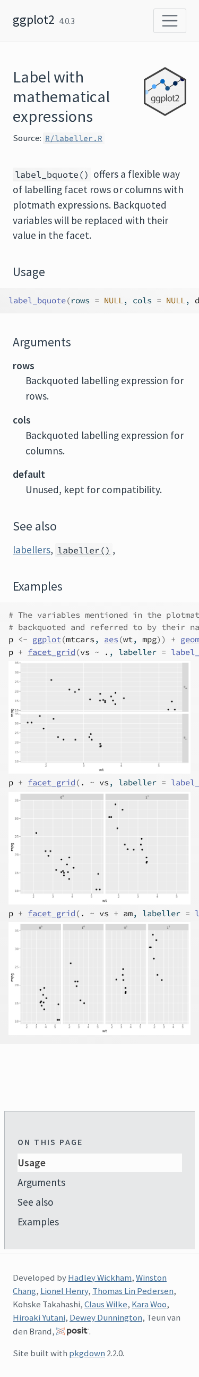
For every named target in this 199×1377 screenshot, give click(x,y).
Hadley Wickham (100, 1277)
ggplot (46, 639)
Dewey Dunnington (106, 1317)
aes (111, 639)
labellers (31, 549)
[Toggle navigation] (169, 21)
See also (36, 1202)
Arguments (41, 1182)
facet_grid (51, 652)
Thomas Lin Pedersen (133, 1291)
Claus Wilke (105, 1304)
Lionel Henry (64, 1291)
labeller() (83, 550)
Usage (32, 1162)
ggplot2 (34, 19)
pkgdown (87, 1353)
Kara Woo (149, 1304)
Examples (38, 1221)
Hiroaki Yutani (39, 1317)
